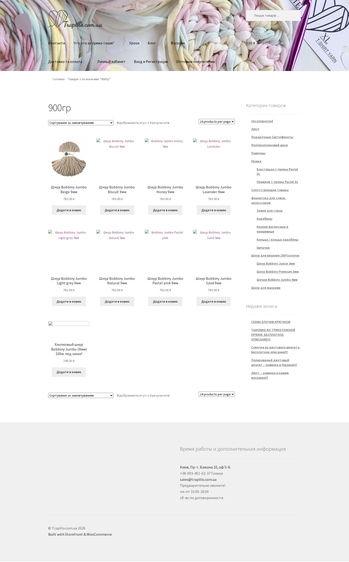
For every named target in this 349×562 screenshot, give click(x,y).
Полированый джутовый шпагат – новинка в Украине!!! (274, 362)
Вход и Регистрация (151, 61)
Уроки (134, 43)
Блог (152, 43)
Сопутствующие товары (270, 190)
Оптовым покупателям (195, 61)
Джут (255, 129)
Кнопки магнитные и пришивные (272, 229)
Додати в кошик (69, 210)
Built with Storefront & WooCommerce (80, 534)
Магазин (178, 43)
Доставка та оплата (65, 61)
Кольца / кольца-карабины (277, 239)
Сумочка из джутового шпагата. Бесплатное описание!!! (275, 349)
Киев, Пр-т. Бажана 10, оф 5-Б (205, 467)
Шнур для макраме (265, 288)
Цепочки (263, 247)
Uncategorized (262, 121)
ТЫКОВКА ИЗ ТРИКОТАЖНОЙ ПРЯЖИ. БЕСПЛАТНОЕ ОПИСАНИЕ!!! (273, 335)
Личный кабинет (111, 61)
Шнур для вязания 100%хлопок (275, 255)
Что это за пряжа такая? (93, 43)
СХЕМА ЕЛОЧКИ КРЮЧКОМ (270, 322)
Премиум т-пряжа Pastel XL (277, 182)
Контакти (56, 43)
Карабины (264, 218)
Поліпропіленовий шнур (269, 145)
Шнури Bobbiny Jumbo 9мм (277, 279)
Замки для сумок (270, 210)
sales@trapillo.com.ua (198, 479)
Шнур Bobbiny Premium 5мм (278, 271)
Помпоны (258, 153)
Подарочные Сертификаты (272, 137)
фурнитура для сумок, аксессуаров (268, 200)
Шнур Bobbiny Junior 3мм (276, 263)
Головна (59, 79)
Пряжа (256, 161)
